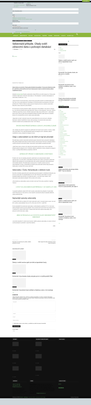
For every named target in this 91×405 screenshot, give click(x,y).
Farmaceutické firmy (64, 141)
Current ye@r (15, 329)
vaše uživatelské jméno (17, 11)
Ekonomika (62, 129)
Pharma (50, 35)
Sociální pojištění (63, 131)
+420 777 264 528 (16, 384)
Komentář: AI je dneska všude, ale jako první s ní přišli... (68, 73)
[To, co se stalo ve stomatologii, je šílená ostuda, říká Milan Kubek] (45, 368)
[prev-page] (12, 292)
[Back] (32, 3)
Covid (61, 144)
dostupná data (20, 94)
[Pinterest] (27, 52)
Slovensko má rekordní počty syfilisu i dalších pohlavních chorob (21, 242)
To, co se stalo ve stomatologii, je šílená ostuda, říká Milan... (45, 372)
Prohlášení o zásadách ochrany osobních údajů (22, 19)
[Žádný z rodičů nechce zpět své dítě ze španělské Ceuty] (34, 255)
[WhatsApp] (29, 52)
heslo (13, 15)
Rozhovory (56, 35)
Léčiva (61, 123)
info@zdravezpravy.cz (17, 386)
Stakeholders (62, 142)
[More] (35, 52)
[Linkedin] (32, 52)
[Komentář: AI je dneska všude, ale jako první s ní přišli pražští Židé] (34, 269)
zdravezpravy (16, 49)
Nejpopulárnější (63, 50)
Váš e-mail (14, 25)
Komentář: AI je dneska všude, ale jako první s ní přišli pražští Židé (32, 276)
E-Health (63, 35)
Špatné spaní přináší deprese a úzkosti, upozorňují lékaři (36, 126)
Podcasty (62, 126)
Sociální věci (37, 35)
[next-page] (13, 292)
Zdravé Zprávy (63, 116)
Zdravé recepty (63, 113)
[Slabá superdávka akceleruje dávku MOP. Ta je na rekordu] (68, 163)
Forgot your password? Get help (19, 17)
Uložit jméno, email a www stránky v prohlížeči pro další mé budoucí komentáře (30, 323)
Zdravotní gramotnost (19, 40)
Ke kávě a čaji (29, 40)
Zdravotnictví (23, 35)
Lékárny (61, 132)
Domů (13, 39)
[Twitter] (29, 3)
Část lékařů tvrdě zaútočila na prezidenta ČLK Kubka (43, 348)
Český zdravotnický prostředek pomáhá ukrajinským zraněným (67, 99)
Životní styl (62, 136)
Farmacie (62, 147)
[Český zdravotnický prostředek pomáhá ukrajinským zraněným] (68, 95)
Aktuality (15, 35)
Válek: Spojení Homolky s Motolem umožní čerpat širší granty (47, 242)
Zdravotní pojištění (63, 117)
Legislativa (62, 138)
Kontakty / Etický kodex (20, 5)
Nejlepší (61, 49)
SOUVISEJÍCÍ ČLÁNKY (18, 249)
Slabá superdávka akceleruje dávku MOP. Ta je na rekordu (68, 170)
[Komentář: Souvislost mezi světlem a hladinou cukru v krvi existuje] (34, 282)
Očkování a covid (63, 119)
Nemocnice (62, 120)
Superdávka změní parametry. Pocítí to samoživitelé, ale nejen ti (68, 185)
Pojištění (44, 35)
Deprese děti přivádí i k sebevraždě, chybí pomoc (36, 154)
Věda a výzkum (63, 151)
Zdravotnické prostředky (65, 135)
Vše (60, 47)
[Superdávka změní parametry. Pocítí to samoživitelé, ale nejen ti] (68, 178)
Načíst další (60, 105)
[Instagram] (28, 3)
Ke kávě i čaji (70, 35)
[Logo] (16, 33)
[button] (77, 34)
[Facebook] (21, 52)
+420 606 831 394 (16, 385)
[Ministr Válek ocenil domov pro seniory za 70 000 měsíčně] (45, 356)
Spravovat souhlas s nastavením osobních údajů (37, 397)
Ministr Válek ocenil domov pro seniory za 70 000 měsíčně (44, 360)
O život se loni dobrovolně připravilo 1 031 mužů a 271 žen (36, 187)
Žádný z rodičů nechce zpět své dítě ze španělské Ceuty (29, 262)
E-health (17, 39)
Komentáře (14, 286)
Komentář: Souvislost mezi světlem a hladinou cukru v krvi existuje (32, 290)
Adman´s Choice (63, 145)
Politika (31, 35)
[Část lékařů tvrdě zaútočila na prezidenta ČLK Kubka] (45, 344)
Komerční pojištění (63, 133)
